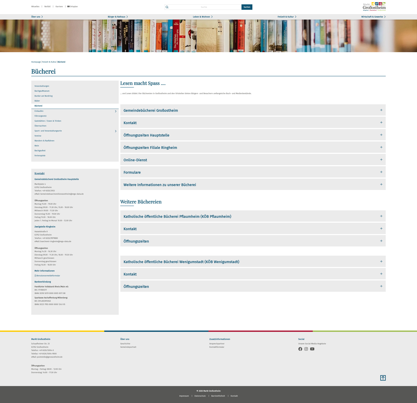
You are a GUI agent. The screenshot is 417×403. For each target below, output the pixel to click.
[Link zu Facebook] (300, 350)
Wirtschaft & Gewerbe (372, 16)
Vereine (38, 136)
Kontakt (234, 396)
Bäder (37, 101)
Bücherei (38, 106)
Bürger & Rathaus (116, 16)
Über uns (35, 16)
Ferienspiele (40, 155)
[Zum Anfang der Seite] (383, 378)
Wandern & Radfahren (44, 141)
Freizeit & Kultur (286, 16)
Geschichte (125, 343)
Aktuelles (35, 6)
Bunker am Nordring (43, 96)
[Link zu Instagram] (306, 350)
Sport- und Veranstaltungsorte (48, 131)
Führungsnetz (40, 116)
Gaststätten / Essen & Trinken (48, 121)
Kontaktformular (216, 347)
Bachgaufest (40, 150)
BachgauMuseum (42, 91)
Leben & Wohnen (201, 16)
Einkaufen (39, 111)
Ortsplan (74, 6)
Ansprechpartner (216, 343)
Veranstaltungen (42, 86)
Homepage (36, 62)
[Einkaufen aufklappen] (116, 111)
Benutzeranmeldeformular (48, 275)
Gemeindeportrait (128, 347)
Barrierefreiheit (218, 396)
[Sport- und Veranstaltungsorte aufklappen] (116, 131)
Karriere (59, 6)
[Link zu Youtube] (312, 350)
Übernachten (40, 126)
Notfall (47, 6)
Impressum (184, 396)
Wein (37, 146)
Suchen (247, 7)
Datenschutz (200, 396)
